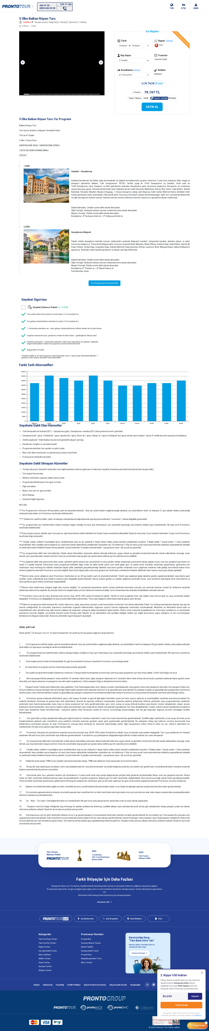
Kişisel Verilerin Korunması (95, 985)
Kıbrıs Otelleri (45, 955)
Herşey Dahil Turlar (90, 951)
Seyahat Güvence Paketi (50, 307)
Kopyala (195, 996)
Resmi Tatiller (87, 947)
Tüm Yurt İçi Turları (47, 943)
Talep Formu (200, 1025)
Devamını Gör (103, 902)
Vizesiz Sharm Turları (91, 943)
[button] (23, 62)
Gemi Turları (44, 962)
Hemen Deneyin (138, 953)
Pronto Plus (86, 955)
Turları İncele (181, 1005)
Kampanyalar (135, 985)
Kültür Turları (45, 958)
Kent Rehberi (136, 919)
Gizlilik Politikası (73, 985)
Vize (160, 919)
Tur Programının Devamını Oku (104, 283)
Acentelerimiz (87, 919)
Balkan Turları (45, 970)
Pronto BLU (86, 939)
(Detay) (137, 70)
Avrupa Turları (45, 966)
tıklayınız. (198, 1015)
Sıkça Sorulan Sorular (118, 985)
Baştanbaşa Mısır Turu (91, 958)
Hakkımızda (47, 985)
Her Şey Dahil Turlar (48, 951)
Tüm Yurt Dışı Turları (48, 939)
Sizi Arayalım (112, 919)
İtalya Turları (44, 947)
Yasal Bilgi (60, 985)
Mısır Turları (86, 962)
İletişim (37, 985)
